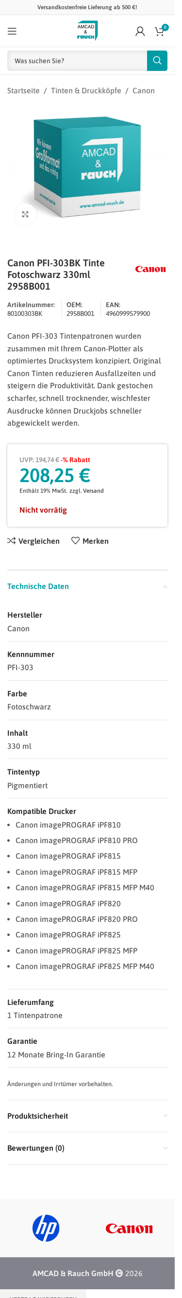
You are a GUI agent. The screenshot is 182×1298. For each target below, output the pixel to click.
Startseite (23, 90)
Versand (93, 485)
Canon (143, 90)
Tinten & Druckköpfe (86, 90)
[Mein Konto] (140, 31)
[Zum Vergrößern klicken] (25, 209)
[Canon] (129, 1222)
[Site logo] (87, 30)
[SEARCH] (157, 61)
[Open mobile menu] (12, 31)
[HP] (45, 1222)
